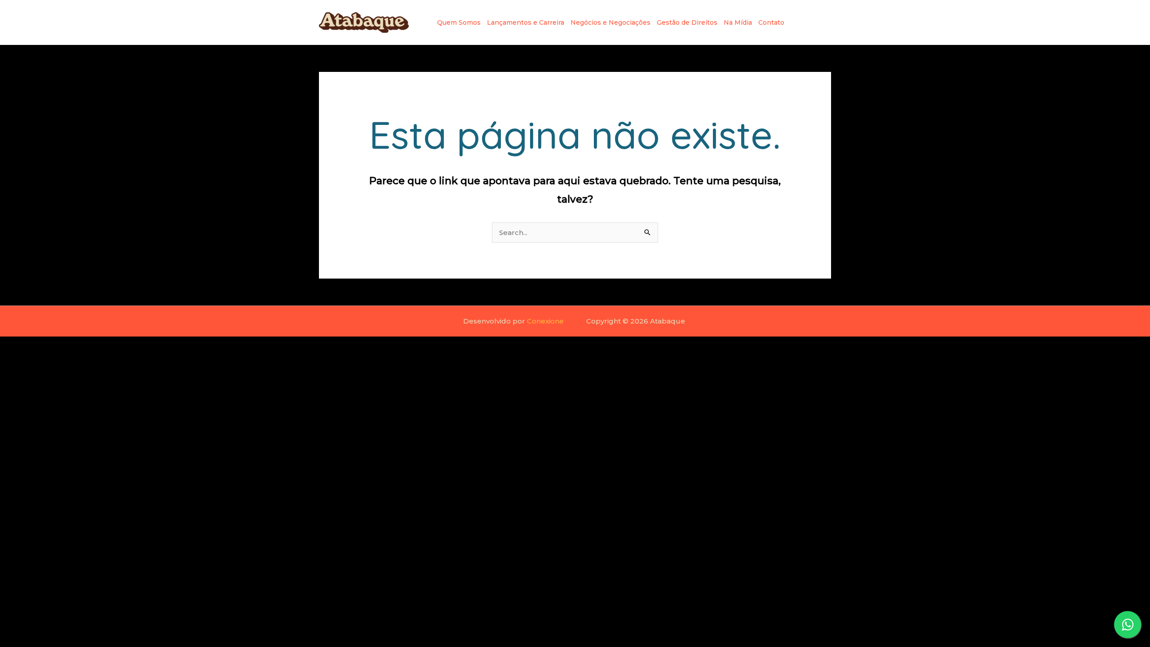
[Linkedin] (812, 22)
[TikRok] (826, 22)
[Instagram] (797, 22)
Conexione (545, 321)
